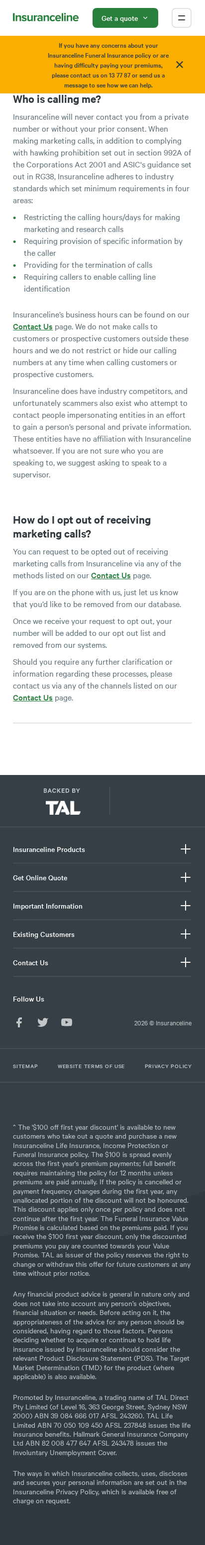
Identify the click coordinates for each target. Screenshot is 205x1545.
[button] (151, 805)
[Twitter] (43, 1022)
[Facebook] (19, 1022)
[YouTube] (67, 1022)
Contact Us (33, 325)
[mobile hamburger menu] (182, 18)
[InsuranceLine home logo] (46, 18)
